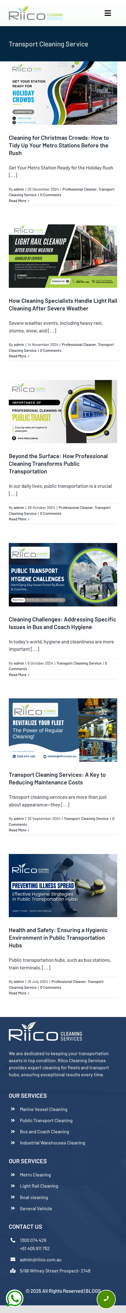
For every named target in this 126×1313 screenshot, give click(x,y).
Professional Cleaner (79, 189)
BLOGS (93, 1291)
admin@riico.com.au (41, 1259)
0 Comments (50, 194)
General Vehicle (36, 1208)
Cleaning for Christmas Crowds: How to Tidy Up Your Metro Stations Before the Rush (59, 145)
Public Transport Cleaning (46, 1120)
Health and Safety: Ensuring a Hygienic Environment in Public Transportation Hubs (58, 937)
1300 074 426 (33, 1240)
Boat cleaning (34, 1197)
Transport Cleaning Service (79, 663)
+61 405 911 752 (35, 1248)
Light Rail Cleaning (39, 1185)
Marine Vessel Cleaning (43, 1109)
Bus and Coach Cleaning (44, 1131)
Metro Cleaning (35, 1174)
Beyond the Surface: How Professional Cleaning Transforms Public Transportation (58, 463)
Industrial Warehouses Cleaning (52, 1142)
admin (19, 189)
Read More (17, 200)
